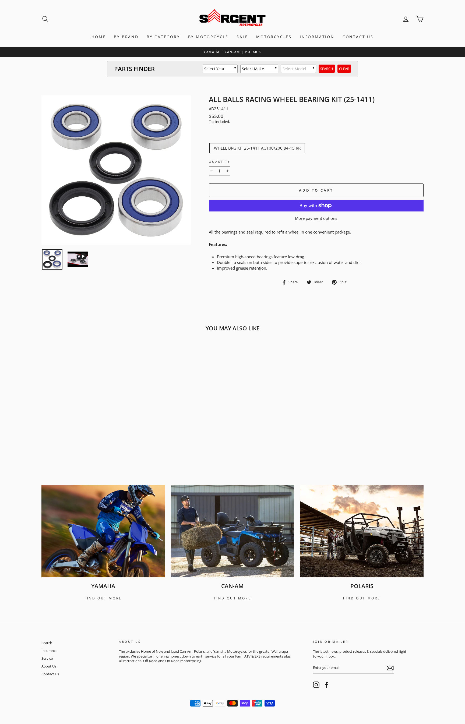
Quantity (219, 162)
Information (317, 36)
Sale (242, 36)
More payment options (316, 218)
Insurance (49, 650)
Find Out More (103, 598)
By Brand (126, 36)
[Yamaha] (103, 531)
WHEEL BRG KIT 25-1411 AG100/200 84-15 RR (257, 148)
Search (46, 642)
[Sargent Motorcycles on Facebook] (326, 684)
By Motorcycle (208, 36)
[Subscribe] (390, 668)
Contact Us (358, 36)
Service (47, 658)
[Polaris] (362, 531)
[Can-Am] (232, 531)
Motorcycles (274, 36)
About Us (48, 666)
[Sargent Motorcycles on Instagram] (316, 684)
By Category (163, 36)
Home (98, 36)
